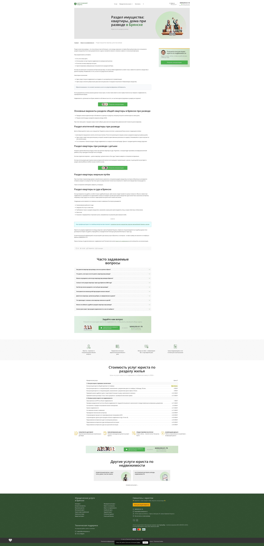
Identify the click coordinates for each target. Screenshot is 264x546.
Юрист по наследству (109, 505)
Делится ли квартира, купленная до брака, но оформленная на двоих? (95, 296)
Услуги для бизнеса (109, 516)
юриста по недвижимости (123, 241)
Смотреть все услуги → (132, 485)
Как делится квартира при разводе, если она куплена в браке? (93, 269)
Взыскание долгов (79, 508)
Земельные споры (79, 514)
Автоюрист (78, 503)
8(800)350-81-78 (136, 328)
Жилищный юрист (79, 510)
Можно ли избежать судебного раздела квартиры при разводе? (94, 304)
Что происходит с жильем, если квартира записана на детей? (93, 300)
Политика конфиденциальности (109, 541)
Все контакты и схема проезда (142, 516)
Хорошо (145, 542)
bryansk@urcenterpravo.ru (141, 511)
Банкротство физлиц (80, 505)
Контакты (137, 4)
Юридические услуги (125, 4)
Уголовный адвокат (109, 514)
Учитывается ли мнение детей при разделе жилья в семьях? (93, 291)
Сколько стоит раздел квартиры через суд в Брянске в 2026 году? (94, 282)
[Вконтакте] (134, 521)
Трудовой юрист (108, 512)
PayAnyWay (162, 525)
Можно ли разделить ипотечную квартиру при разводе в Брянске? (94, 278)
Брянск (173, 4)
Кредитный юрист (79, 516)
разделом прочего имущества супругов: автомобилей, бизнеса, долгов (130, 224)
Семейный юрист (108, 510)
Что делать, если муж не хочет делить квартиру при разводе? (93, 274)
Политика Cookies (158, 541)
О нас (115, 4)
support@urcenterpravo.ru (83, 531)
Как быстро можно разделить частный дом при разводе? (92, 287)
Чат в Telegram (80, 533)
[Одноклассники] (137, 521)
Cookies (138, 542)
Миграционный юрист (109, 503)
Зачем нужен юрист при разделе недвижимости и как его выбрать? (95, 309)
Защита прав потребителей (82, 512)
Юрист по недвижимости (110, 508)
